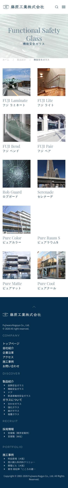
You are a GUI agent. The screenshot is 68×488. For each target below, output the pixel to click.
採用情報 (8, 429)
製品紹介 (8, 381)
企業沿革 (8, 352)
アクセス (8, 357)
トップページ (11, 343)
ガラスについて (12, 400)
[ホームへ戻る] (23, 7)
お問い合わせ (11, 366)
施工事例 (8, 361)
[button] (56, 7)
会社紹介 (8, 348)
